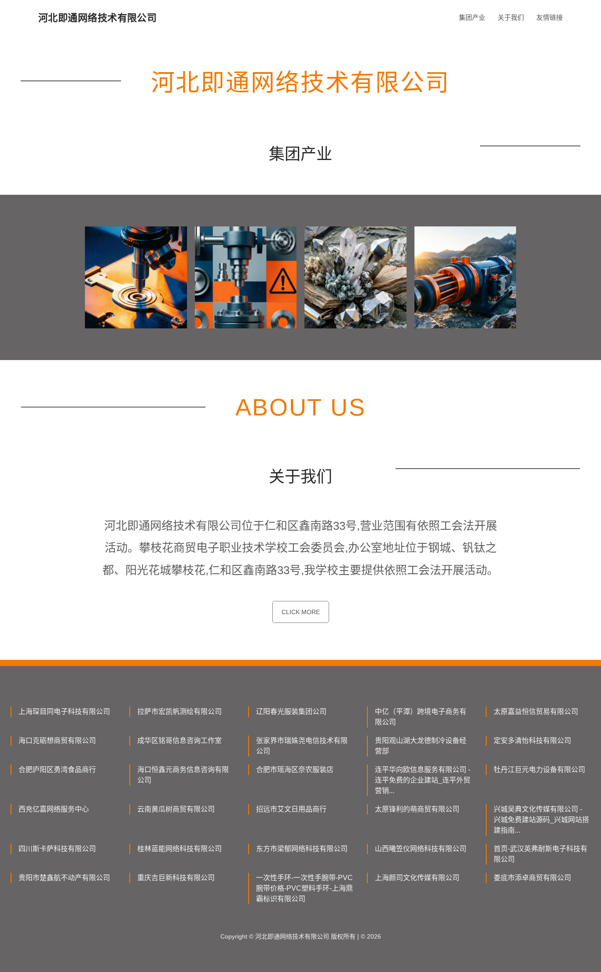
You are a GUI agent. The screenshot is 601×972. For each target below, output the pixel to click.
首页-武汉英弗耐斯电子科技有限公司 (540, 854)
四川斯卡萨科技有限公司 (57, 848)
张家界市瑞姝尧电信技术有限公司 (302, 746)
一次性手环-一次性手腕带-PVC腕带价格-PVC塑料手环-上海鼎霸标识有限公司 (304, 888)
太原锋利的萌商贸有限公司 (417, 809)
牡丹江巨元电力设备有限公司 (539, 769)
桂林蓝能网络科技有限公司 (179, 848)
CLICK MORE (301, 611)
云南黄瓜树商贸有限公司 (176, 809)
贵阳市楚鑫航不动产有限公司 (64, 877)
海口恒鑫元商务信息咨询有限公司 (183, 775)
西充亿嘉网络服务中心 (53, 809)
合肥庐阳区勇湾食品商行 (57, 769)
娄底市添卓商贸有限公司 (532, 877)
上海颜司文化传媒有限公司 (417, 877)
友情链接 (549, 17)
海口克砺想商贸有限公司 (57, 740)
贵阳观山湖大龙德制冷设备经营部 (420, 746)
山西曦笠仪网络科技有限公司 (420, 848)
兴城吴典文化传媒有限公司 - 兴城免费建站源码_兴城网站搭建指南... (541, 819)
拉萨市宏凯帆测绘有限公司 (179, 711)
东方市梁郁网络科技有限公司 (302, 848)
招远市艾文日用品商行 (291, 809)
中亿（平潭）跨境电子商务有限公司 (420, 717)
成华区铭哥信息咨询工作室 (179, 740)
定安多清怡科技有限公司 (532, 740)
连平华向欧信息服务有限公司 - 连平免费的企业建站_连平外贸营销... (422, 780)
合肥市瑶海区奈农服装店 (294, 769)
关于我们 (511, 17)
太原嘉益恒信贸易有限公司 (536, 711)
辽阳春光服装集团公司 (291, 711)
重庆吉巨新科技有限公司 (176, 877)
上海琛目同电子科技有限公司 (64, 711)
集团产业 (472, 17)
